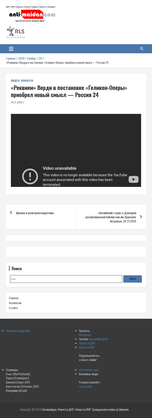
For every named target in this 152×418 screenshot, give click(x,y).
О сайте (13, 308)
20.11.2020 (16, 102)
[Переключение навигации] (11, 48)
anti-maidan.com (88, 369)
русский (93, 339)
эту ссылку (85, 386)
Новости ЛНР (87, 347)
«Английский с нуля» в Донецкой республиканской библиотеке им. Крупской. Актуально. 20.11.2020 (111, 217)
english (103, 339)
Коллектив (15, 303)
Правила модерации (18, 330)
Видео (15, 80)
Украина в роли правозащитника (35, 213)
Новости (27, 80)
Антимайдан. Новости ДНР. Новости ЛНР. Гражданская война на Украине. (85, 409)
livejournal (85, 335)
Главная (13, 298)
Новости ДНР (87, 343)
